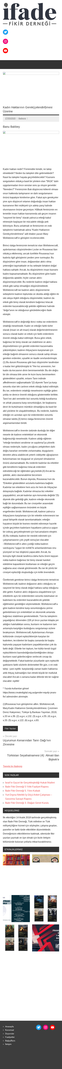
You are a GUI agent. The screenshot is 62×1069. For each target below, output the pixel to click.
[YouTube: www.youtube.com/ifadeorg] (52, 1027)
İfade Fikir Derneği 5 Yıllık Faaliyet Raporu (27, 786)
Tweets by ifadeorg (12, 766)
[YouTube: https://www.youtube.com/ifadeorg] (5, 50)
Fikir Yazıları (10, 728)
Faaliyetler (10, 1037)
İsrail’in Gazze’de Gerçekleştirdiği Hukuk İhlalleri (30, 782)
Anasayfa (9, 1026)
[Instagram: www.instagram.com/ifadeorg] (45, 1027)
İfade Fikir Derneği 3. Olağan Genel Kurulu (27, 803)
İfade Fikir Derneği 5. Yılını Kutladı (22, 790)
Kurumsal (9, 1030)
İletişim (8, 1044)
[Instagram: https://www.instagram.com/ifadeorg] (5, 41)
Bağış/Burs (10, 1041)
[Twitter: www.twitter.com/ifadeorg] (38, 1027)
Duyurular (9, 1033)
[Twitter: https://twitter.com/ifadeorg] (5, 32)
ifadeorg (22, 118)
